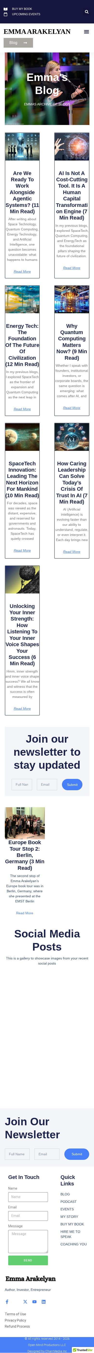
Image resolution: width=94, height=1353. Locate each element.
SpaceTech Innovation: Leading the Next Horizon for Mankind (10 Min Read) (22, 479)
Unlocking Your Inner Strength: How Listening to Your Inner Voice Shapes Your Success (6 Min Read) (22, 635)
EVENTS (67, 1209)
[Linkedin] (43, 1302)
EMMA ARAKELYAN (37, 31)
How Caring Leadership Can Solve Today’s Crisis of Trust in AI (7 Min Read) (71, 483)
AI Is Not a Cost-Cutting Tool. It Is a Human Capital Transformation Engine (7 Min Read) (72, 195)
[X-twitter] (25, 1302)
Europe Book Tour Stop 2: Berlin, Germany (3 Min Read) (24, 855)
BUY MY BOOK (72, 1224)
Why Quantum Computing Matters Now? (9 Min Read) (71, 342)
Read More (22, 271)
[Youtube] (34, 1302)
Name (12, 1188)
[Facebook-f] (7, 1302)
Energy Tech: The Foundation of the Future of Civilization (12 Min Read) (22, 345)
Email (12, 1207)
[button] (86, 11)
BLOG (65, 1194)
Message (15, 1226)
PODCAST (68, 1202)
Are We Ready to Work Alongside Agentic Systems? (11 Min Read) (22, 192)
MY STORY (69, 1217)
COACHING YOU (73, 1244)
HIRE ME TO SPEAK (70, 1234)
